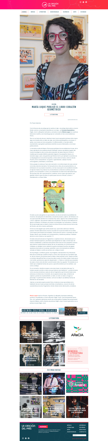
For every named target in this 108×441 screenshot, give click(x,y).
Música (33, 11)
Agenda (24, 11)
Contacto (82, 431)
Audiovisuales (54, 11)
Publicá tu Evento (54, 431)
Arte (74, 11)
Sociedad (83, 11)
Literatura (42, 11)
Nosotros (82, 429)
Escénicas (66, 11)
